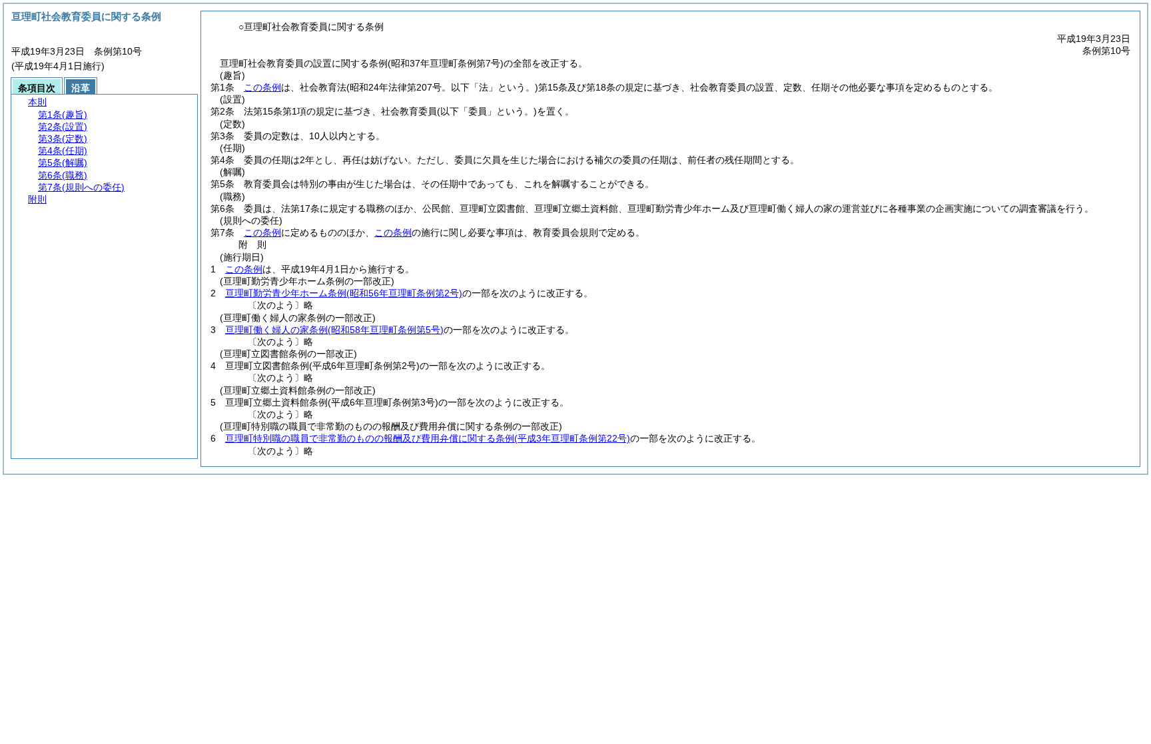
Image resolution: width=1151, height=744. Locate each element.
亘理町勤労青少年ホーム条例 (343, 293)
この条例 (262, 87)
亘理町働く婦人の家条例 (334, 329)
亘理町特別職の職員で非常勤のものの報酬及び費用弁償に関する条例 (427, 438)
